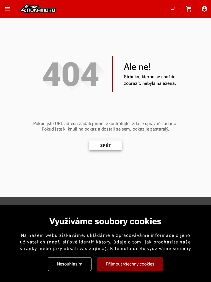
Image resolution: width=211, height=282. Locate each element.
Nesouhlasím (69, 264)
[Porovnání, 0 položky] (173, 8)
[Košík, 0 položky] (189, 8)
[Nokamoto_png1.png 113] (38, 9)
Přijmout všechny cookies (130, 264)
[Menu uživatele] (204, 8)
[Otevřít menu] (7, 8)
